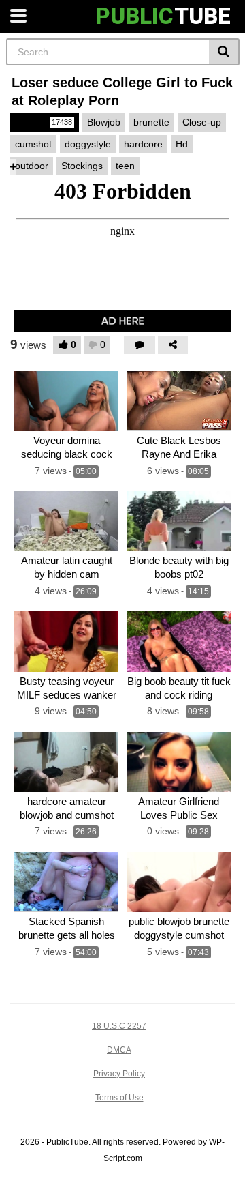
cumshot (33, 143)
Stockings (82, 165)
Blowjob (103, 122)
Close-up (201, 122)
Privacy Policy (119, 1074)
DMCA (119, 1050)
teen (125, 165)
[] (224, 51)
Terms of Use (119, 1097)
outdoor (31, 165)
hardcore (143, 143)
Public (43, 122)
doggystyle (88, 143)
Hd (182, 143)
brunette (151, 122)
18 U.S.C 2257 (119, 1026)
